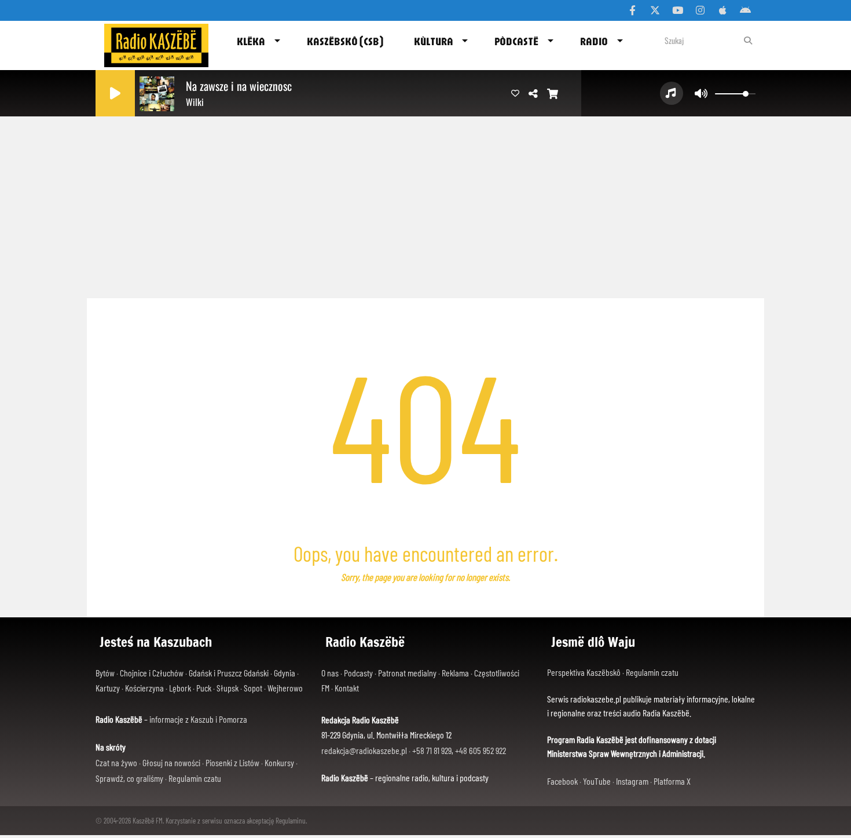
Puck (203, 687)
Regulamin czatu (194, 778)
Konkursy (279, 762)
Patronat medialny (407, 672)
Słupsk (228, 687)
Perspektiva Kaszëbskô (584, 672)
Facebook (562, 780)
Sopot (253, 687)
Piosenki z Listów (232, 762)
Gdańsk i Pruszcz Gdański (229, 672)
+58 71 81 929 (432, 750)
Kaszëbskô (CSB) (345, 41)
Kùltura (433, 41)
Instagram (632, 780)
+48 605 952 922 (480, 750)
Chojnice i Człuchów (152, 672)
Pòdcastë (516, 41)
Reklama (455, 672)
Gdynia (284, 672)
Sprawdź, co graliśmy (129, 778)
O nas (330, 672)
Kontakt (347, 687)
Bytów (105, 672)
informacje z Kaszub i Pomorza (198, 718)
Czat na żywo (116, 762)
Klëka (251, 41)
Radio (594, 41)
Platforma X (672, 780)
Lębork (180, 687)
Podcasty (358, 672)
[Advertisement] (425, 203)
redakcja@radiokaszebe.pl (364, 750)
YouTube (597, 780)
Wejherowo (285, 687)
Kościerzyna (144, 687)
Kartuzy (108, 687)
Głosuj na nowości (171, 762)
